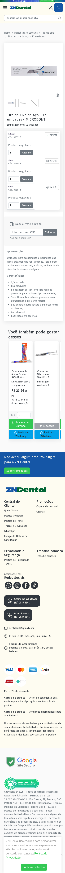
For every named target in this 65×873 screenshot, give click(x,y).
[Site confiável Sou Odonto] (21, 783)
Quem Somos (11, 510)
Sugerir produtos (17, 471)
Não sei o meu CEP (20, 238)
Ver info (53, 134)
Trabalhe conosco (46, 556)
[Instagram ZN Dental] (17, 585)
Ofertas (40, 511)
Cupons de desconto (47, 506)
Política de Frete (13, 521)
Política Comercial (13, 515)
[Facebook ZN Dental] (25, 585)
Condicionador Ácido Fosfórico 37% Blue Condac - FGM (20, 374)
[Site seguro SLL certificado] (21, 762)
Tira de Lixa (47, 32)
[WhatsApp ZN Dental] (8, 585)
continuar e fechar (34, 867)
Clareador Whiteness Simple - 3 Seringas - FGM (45, 374)
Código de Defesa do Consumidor (16, 538)
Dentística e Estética (26, 32)
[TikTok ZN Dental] (34, 585)
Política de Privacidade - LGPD (16, 562)
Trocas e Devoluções (15, 526)
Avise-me (27, 152)
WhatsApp (9, 531)
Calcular (50, 232)
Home (7, 32)
